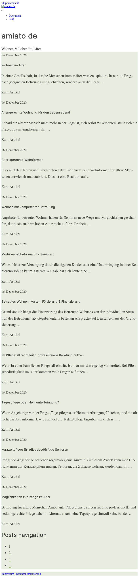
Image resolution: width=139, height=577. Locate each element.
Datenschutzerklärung (28, 573)
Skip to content (10, 3)
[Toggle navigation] (2, 10)
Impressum (7, 573)
